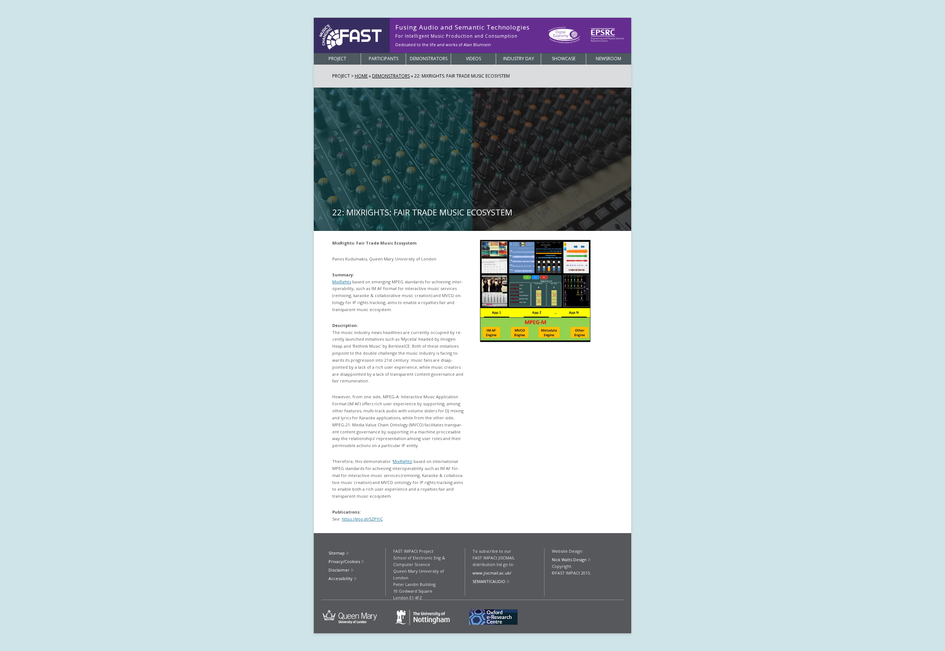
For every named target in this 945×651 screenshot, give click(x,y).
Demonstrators (428, 58)
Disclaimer (339, 570)
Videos (473, 58)
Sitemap (337, 553)
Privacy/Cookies (344, 561)
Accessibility (341, 578)
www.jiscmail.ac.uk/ (491, 573)
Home (361, 76)
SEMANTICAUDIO (488, 581)
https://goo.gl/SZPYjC (362, 519)
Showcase (563, 58)
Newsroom (608, 58)
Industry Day (518, 58)
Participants (383, 58)
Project (337, 58)
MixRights (341, 281)
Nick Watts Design (569, 559)
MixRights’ (402, 461)
